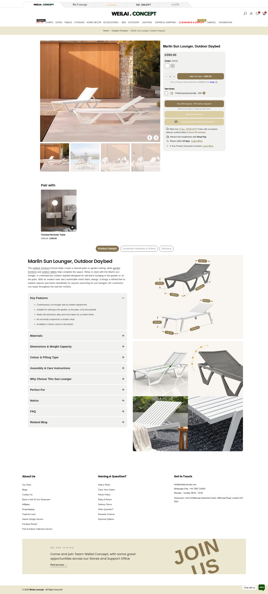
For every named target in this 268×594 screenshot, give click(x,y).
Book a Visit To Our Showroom (36, 499)
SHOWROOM (225, 22)
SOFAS (58, 22)
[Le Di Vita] (110, 4)
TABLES (68, 22)
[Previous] (149, 137)
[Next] (155, 137)
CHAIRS (49, 22)
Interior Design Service (32, 519)
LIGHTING (147, 22)
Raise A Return (105, 499)
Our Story (26, 485)
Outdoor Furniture (120, 31)
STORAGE (79, 22)
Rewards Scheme (106, 514)
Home (106, 31)
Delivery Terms (105, 504)
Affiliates (26, 504)
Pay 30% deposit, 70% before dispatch (194, 104)
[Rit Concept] (78, 4)
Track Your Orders (106, 489)
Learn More (197, 141)
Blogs (24, 489)
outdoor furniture (41, 268)
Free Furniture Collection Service (37, 529)
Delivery (166, 248)
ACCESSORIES (111, 22)
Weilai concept (36, 590)
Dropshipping (28, 509)
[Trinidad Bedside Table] (59, 211)
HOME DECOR (94, 22)
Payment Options (106, 519)
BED (124, 22)
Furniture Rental (29, 524)
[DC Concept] (142, 4)
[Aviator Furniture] (173, 4)
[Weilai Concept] (44, 4)
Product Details (107, 248)
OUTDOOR (133, 22)
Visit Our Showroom (194, 114)
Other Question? (105, 509)
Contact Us (27, 494)
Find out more (58, 565)
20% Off (40, 21)
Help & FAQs (104, 485)
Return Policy (104, 494)
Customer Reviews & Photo (139, 248)
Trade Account (28, 514)
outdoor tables (49, 272)
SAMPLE (211, 22)
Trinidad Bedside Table (53, 235)
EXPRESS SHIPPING (165, 22)
